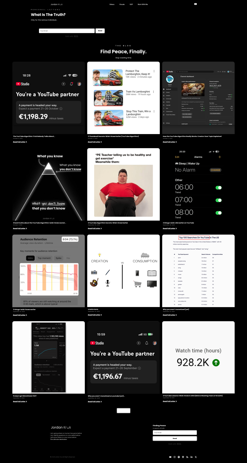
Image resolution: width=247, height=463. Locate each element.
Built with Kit (71, 36)
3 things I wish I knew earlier (24, 309)
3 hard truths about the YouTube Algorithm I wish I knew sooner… (39, 223)
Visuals (122, 4)
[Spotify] (179, 457)
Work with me (143, 4)
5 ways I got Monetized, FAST (25, 396)
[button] (123, 410)
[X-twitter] (196, 457)
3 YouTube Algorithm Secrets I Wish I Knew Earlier (108, 223)
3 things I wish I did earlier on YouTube (178, 223)
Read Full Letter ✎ (20, 142)
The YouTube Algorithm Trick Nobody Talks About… (34, 136)
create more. (93, 309)
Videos (111, 4)
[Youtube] (170, 457)
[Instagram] (174, 457)
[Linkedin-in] (191, 457)
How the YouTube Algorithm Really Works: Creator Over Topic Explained (192, 136)
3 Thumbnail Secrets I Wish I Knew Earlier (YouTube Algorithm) (113, 136)
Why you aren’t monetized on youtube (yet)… (106, 396)
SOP (131, 4)
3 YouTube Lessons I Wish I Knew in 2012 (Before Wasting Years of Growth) (193, 396)
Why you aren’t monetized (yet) (176, 309)
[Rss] (187, 457)
